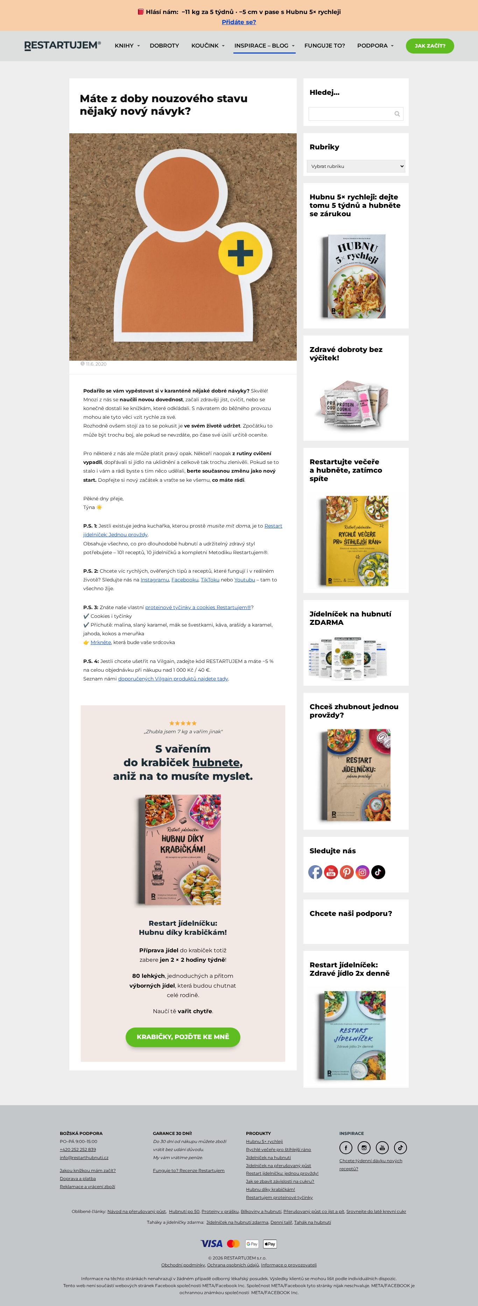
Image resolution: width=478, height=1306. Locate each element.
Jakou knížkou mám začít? (88, 1170)
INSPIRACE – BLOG (261, 45)
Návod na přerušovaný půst (136, 1211)
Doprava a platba (78, 1178)
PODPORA (372, 45)
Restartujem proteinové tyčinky (279, 1197)
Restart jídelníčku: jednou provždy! (282, 1173)
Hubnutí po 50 (184, 1211)
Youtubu (244, 580)
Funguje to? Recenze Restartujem (189, 1170)
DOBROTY (164, 45)
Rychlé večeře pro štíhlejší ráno (278, 1149)
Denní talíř (281, 1222)
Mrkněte (101, 642)
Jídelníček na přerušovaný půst (278, 1165)
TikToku (210, 580)
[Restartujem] (62, 46)
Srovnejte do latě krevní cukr (376, 1211)
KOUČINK (205, 45)
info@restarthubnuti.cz (84, 1157)
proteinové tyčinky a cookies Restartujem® (198, 607)
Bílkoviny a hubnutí (261, 1211)
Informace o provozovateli (289, 1265)
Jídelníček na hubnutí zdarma (237, 1222)
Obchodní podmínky (183, 1265)
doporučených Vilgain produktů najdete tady (173, 679)
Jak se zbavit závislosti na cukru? (280, 1181)
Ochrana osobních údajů (233, 1265)
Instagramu (155, 580)
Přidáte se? (239, 22)
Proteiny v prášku (220, 1211)
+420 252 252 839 (78, 1149)
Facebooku (184, 580)
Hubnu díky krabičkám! (270, 1189)
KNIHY (124, 45)
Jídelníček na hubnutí (268, 1157)
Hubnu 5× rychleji (264, 1141)
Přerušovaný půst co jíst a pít (313, 1211)
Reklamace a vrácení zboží (87, 1186)
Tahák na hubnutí (312, 1222)
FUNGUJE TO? (324, 45)
